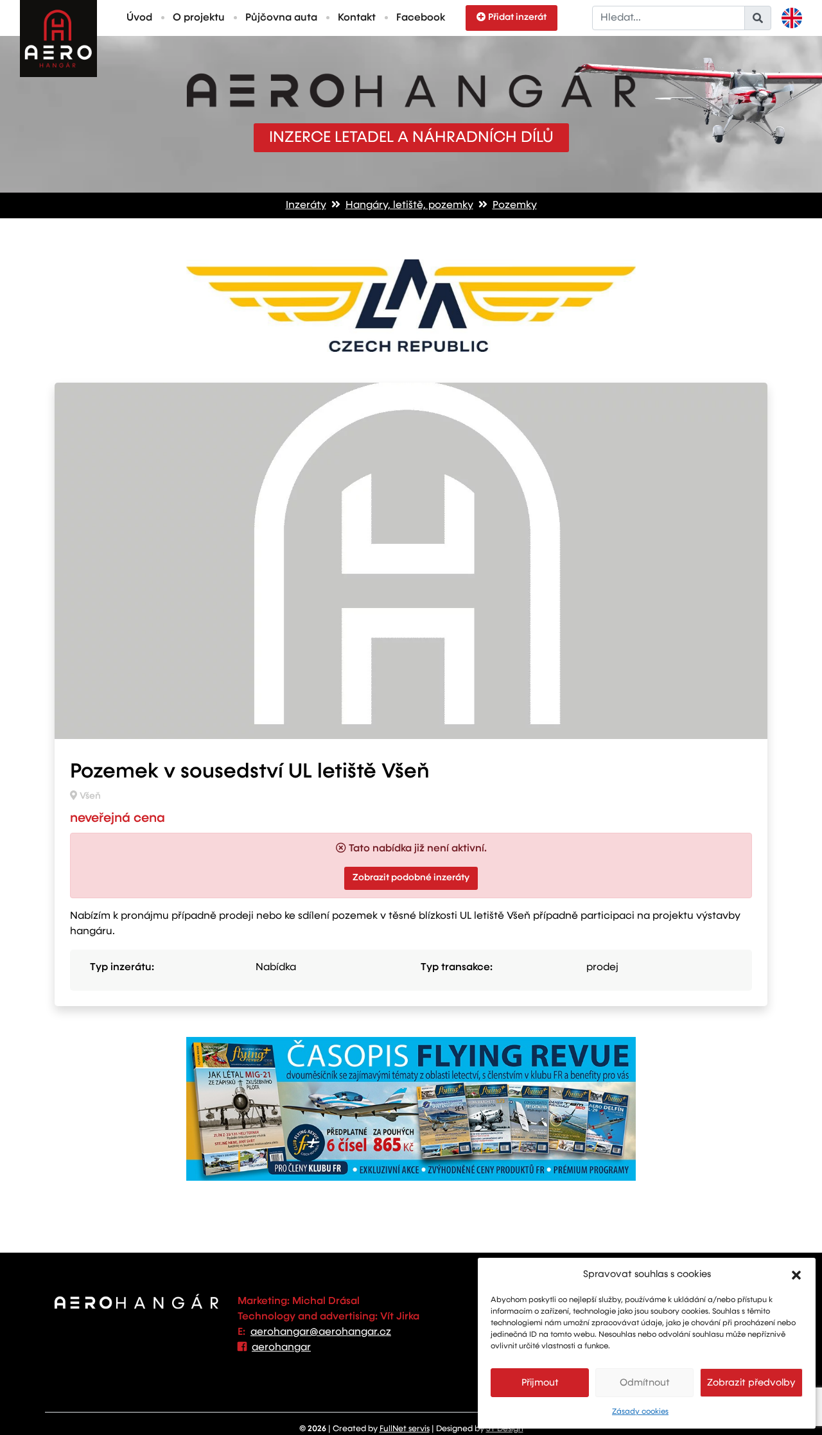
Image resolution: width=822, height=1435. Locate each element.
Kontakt (357, 18)
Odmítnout (645, 1382)
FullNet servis (405, 1429)
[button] (796, 1274)
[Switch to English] (792, 18)
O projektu (199, 18)
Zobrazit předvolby (751, 1382)
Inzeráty (306, 205)
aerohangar (281, 1348)
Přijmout (540, 1382)
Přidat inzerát (517, 17)
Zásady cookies (640, 1412)
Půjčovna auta (281, 18)
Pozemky (515, 205)
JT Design (504, 1429)
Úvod (139, 18)
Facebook (420, 18)
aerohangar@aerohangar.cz (320, 1332)
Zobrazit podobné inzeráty (411, 877)
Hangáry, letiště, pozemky (409, 205)
